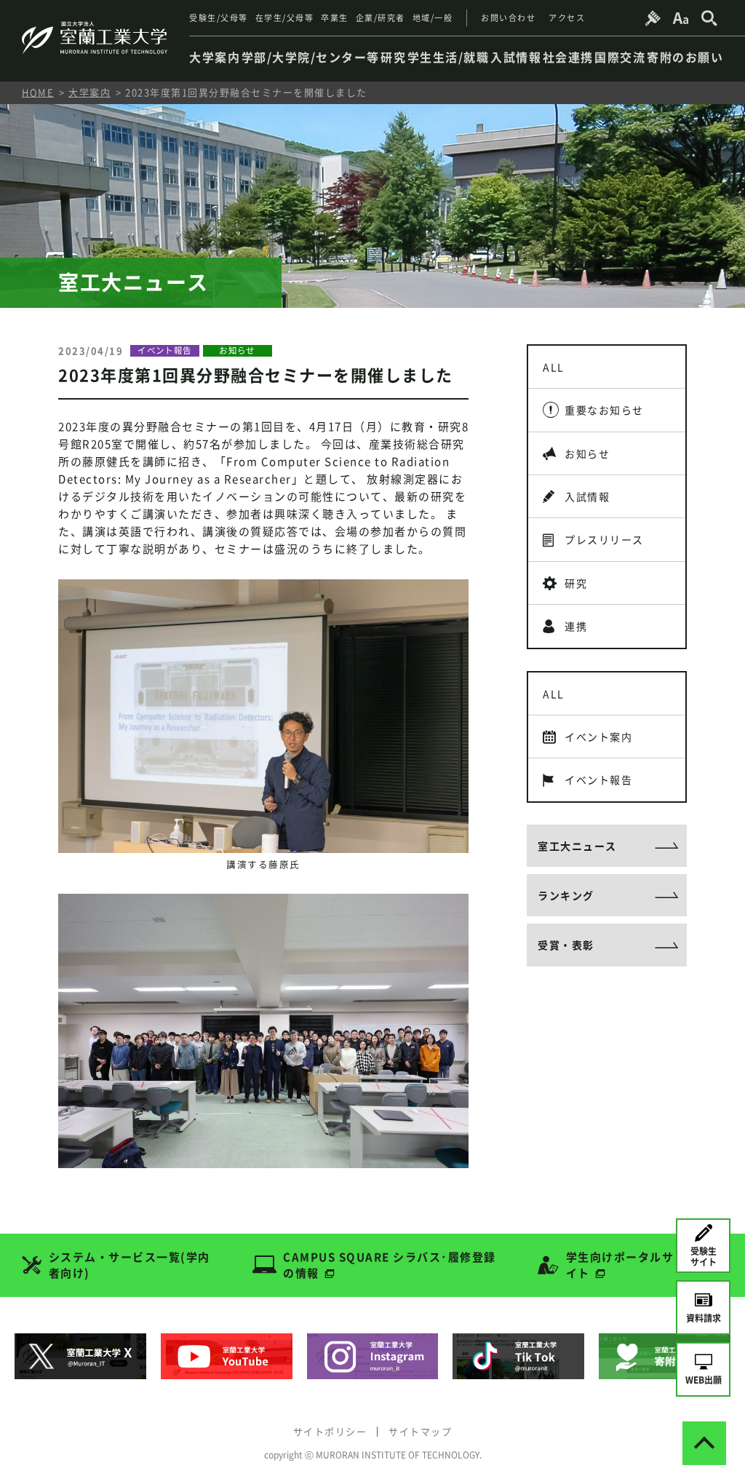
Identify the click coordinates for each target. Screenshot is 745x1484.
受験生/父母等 (218, 18)
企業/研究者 (380, 18)
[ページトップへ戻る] (704, 1443)
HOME (38, 92)
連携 (576, 626)
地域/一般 (433, 18)
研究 (576, 583)
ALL (554, 367)
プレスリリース (604, 539)
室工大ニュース (577, 845)
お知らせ (587, 453)
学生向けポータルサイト (620, 1265)
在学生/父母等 (284, 18)
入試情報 (587, 496)
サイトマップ (420, 1431)
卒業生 (334, 18)
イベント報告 (598, 779)
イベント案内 (598, 736)
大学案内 (89, 92)
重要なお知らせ (604, 409)
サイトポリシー (330, 1431)
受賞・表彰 (566, 944)
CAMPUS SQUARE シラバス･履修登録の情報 (389, 1265)
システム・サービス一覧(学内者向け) (129, 1265)
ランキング (566, 895)
